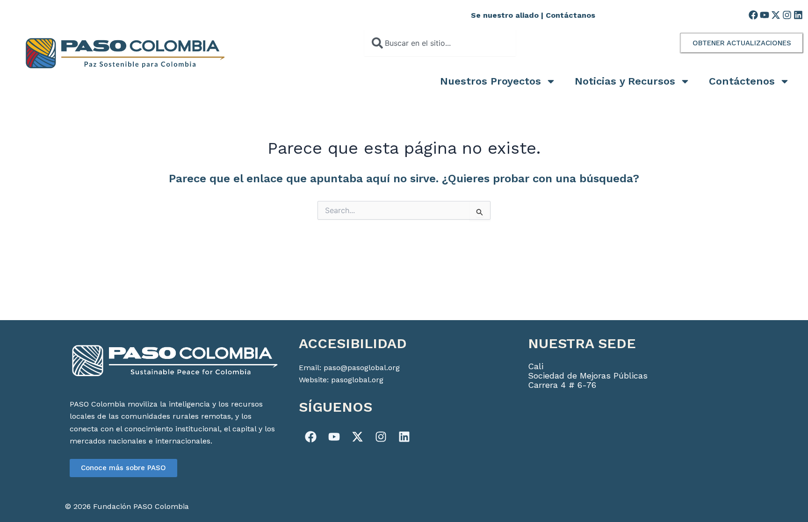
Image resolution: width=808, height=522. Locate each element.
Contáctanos (570, 15)
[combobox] (440, 43)
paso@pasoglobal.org (362, 367)
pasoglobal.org (357, 379)
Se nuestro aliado (505, 15)
